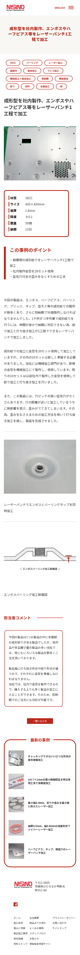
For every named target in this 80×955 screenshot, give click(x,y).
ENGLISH (60, 7)
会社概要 (34, 917)
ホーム (17, 917)
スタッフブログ (38, 933)
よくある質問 (36, 928)
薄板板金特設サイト (40, 943)
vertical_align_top (68, 559)
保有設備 (18, 938)
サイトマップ (59, 928)
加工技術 (18, 922)
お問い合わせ (59, 922)
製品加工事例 (21, 933)
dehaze (71, 8)
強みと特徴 (19, 928)
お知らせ (34, 938)
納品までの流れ (38, 922)
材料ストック (21, 943)
